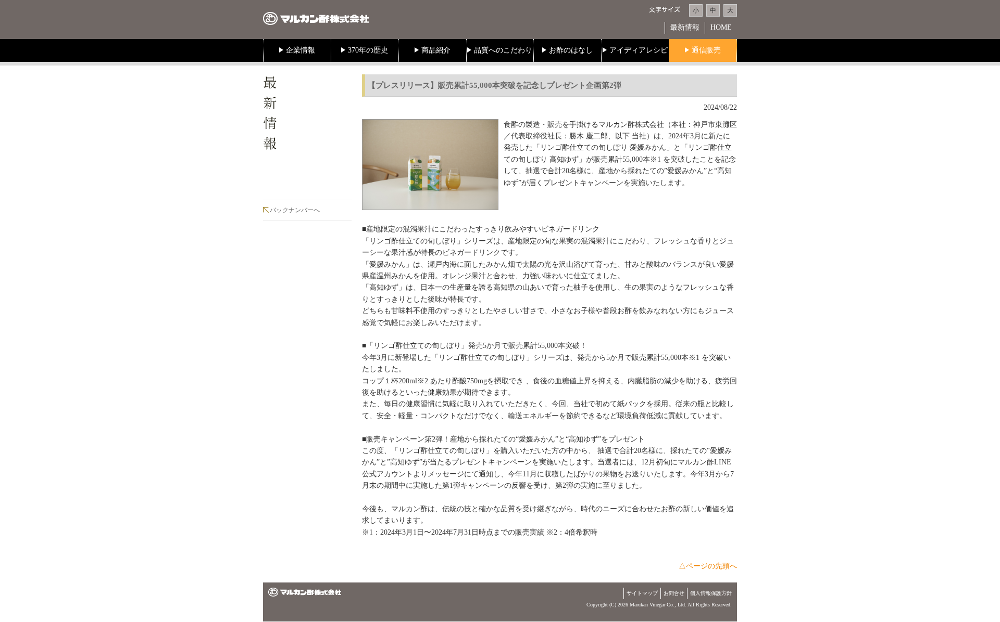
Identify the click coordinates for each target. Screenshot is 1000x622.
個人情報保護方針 (711, 593)
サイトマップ (642, 593)
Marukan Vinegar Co (651, 604)
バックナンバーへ (295, 210)
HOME (721, 27)
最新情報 (684, 27)
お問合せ (674, 593)
